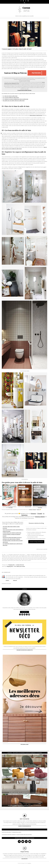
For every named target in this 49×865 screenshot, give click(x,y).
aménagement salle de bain (36, 554)
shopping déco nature (16, 832)
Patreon (38, 509)
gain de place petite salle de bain (21, 558)
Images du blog (24, 851)
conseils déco (5, 556)
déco (9, 556)
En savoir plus (24, 612)
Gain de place (22, 554)
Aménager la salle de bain (13, 554)
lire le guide (10, 507)
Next (48, 496)
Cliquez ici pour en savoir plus (24, 826)
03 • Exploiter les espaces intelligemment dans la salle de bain (15, 99)
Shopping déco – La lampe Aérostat (16, 564)
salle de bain (24, 560)
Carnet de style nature (6, 832)
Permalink (15, 580)
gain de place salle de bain (33, 558)
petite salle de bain (17, 560)
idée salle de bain (24, 559)
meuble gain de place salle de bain (35, 559)
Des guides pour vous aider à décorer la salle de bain (13, 100)
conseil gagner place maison (24, 555)
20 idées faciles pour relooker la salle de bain (12, 532)
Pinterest (30, 509)
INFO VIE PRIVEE (24, 819)
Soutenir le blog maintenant (36, 541)
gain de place (43, 556)
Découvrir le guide (24, 744)
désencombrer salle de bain (21, 556)
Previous (0, 496)
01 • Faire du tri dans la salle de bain (10, 96)
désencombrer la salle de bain (36, 115)
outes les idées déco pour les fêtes (24, 834)
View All (45, 807)
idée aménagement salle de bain (13, 559)
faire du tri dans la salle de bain (33, 556)
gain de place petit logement (8, 558)
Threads (34, 509)
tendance (29, 560)
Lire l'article (40, 507)
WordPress (29, 863)
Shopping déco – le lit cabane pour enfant (16, 566)
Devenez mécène (40, 516)
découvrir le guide (28, 506)
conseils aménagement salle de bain (38, 555)
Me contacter (24, 858)
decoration (13, 556)
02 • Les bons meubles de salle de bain (11, 97)
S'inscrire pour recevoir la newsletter (24, 650)
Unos (23, 863)
